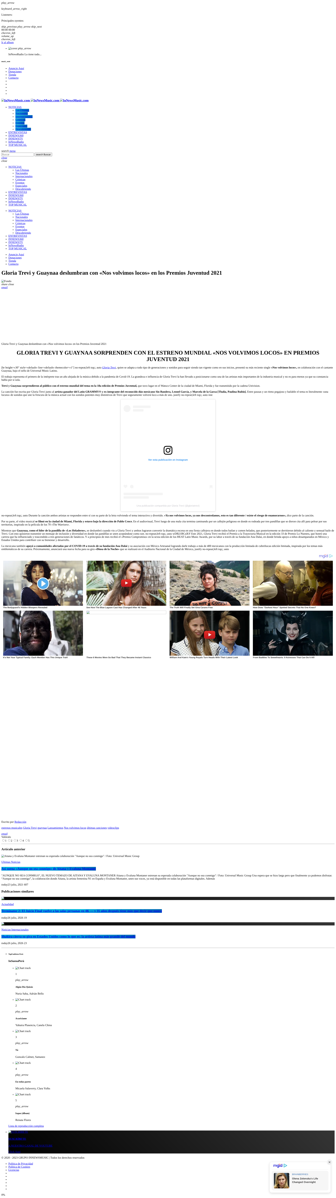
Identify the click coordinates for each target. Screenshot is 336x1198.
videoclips (113, 827)
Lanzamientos (55, 827)
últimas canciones (97, 827)
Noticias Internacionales (15, 929)
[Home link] (45, 100)
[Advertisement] (168, 315)
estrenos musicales (11, 827)
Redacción (20, 821)
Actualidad (7, 904)
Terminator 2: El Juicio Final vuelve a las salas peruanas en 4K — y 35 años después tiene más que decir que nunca (81, 911)
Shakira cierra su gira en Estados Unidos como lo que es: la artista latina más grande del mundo (68, 936)
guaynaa (42, 827)
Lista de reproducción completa (26, 1126)
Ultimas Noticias (10, 862)
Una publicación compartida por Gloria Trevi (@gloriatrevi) (168, 505)
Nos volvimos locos (75, 827)
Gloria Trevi (109, 367)
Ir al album (7, 42)
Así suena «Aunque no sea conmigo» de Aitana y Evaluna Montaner (48, 869)
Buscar (43, 154)
